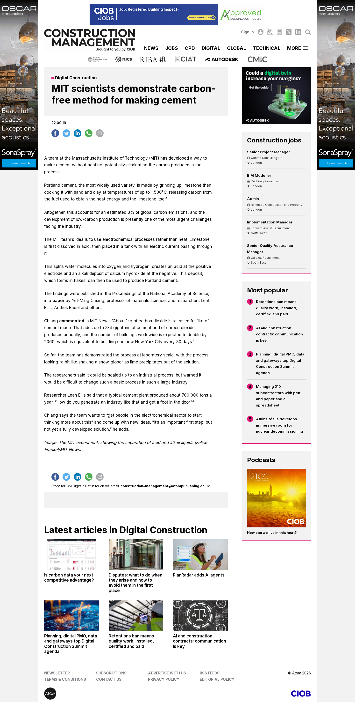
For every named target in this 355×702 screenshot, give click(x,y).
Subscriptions (111, 673)
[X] (288, 32)
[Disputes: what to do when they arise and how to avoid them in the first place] (136, 554)
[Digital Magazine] (279, 32)
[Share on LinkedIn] (77, 133)
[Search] (308, 32)
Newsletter (57, 673)
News (151, 48)
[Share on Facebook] (55, 133)
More (294, 48)
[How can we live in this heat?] (276, 498)
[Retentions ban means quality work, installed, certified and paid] (136, 615)
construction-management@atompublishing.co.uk (165, 486)
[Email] (270, 32)
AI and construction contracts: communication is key (279, 334)
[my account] (260, 32)
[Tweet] (66, 133)
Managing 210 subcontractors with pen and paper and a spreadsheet (278, 395)
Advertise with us (167, 673)
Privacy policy (163, 679)
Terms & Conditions (65, 679)
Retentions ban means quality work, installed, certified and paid (276, 307)
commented (71, 320)
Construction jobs (274, 140)
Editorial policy (217, 679)
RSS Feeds (210, 673)
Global (236, 48)
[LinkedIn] (298, 32)
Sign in (247, 32)
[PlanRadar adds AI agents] (200, 554)
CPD (190, 48)
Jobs (171, 48)
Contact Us (108, 679)
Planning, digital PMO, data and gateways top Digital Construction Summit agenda (280, 363)
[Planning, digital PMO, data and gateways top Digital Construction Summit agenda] (71, 615)
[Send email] (100, 133)
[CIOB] (244, 693)
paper (58, 300)
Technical (266, 48)
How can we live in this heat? (272, 533)
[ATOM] (111, 693)
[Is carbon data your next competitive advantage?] (71, 554)
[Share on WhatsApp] (88, 133)
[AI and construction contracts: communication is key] (200, 615)
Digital (211, 48)
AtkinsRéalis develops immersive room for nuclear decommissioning (279, 425)
